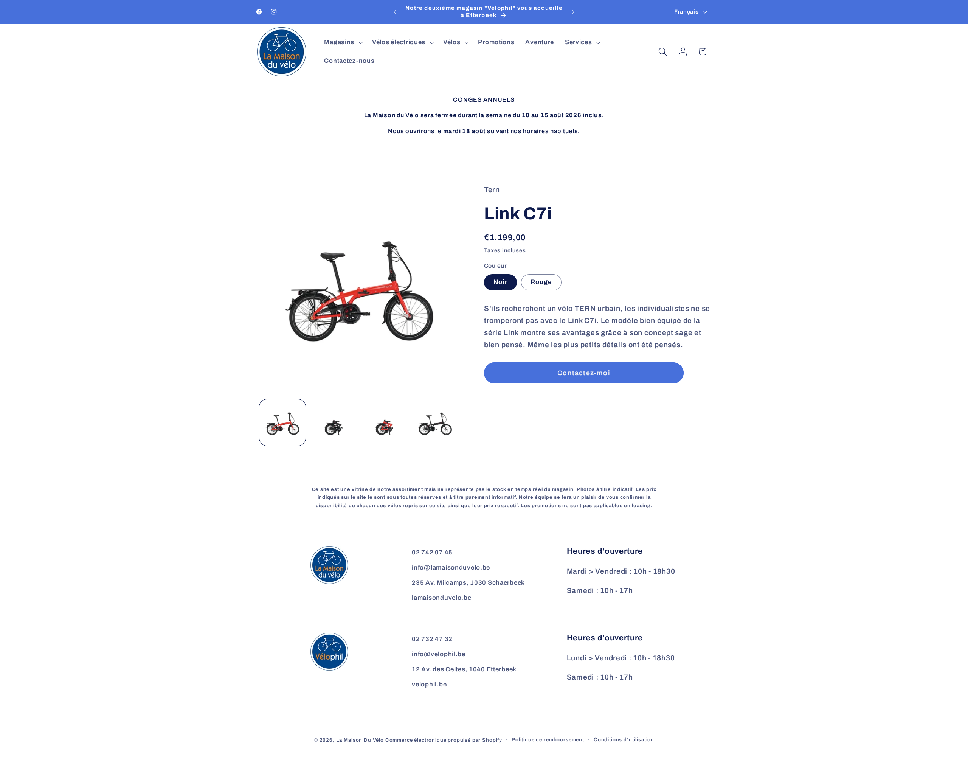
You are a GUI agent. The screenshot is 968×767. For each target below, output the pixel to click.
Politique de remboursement (548, 739)
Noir (500, 282)
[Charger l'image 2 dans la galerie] (333, 422)
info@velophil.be (438, 654)
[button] (343, 42)
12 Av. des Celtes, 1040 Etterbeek (464, 669)
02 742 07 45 (432, 552)
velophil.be (429, 684)
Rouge (541, 282)
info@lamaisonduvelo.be (451, 567)
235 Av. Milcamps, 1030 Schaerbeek (468, 582)
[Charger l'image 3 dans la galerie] (384, 422)
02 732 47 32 (432, 639)
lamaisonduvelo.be (441, 597)
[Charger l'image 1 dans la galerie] (282, 422)
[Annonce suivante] (573, 12)
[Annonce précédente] (394, 12)
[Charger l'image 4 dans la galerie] (435, 422)
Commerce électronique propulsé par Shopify (443, 740)
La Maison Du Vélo (360, 740)
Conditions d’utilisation (624, 739)
